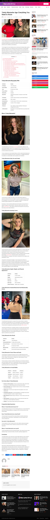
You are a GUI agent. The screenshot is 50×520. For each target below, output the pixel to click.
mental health (8, 254)
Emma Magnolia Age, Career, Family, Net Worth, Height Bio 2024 (44, 509)
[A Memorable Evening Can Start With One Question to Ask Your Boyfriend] (6, 471)
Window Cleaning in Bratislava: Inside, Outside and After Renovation (11, 497)
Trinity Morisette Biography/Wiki (8, 58)
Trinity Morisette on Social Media (9, 68)
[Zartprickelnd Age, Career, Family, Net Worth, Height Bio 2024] (34, 21)
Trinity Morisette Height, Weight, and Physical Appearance (13, 63)
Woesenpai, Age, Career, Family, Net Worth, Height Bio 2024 (44, 497)
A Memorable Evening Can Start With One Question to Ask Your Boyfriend (6, 475)
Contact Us (46, 518)
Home (5, 7)
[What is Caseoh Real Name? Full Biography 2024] (36, 503)
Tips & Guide (34, 46)
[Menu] (2, 7)
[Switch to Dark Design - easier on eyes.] (48, 7)
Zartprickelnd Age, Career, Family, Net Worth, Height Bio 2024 (42, 20)
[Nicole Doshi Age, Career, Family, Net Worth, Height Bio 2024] (34, 16)
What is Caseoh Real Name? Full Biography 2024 (43, 503)
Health (20, 7)
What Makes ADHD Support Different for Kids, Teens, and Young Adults (40, 49)
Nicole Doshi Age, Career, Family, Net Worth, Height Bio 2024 (42, 15)
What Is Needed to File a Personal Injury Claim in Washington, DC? (42, 68)
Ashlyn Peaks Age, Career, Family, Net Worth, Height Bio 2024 (42, 30)
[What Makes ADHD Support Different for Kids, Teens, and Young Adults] (40, 42)
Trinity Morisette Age (6, 39)
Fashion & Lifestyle (15, 7)
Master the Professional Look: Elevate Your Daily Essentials (25, 475)
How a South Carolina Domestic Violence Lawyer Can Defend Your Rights (42, 63)
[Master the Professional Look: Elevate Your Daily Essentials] (25, 471)
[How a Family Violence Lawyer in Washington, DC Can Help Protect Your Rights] (34, 57)
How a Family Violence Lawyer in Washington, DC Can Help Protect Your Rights (42, 57)
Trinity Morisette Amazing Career (9, 62)
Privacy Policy (42, 518)
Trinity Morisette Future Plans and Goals (10, 67)
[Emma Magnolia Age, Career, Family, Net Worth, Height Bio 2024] (36, 509)
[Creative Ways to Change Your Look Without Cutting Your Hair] (15, 471)
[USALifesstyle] (8, 4)
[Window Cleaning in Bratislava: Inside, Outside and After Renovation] (4, 498)
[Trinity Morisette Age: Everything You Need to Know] (16, 28)
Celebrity (8, 7)
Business (31, 7)
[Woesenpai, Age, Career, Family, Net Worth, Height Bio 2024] (36, 498)
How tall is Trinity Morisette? (10, 74)
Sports (39, 7)
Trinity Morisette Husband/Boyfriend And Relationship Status (14, 64)
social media (16, 146)
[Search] (46, 7)
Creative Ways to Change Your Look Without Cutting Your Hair (15, 475)
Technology (27, 7)
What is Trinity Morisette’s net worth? (11, 75)
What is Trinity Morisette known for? (11, 72)
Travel (36, 7)
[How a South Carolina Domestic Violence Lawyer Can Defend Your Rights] (34, 63)
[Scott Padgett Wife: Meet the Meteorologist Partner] (34, 26)
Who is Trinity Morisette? (6, 59)
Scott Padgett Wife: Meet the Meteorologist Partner (41, 25)
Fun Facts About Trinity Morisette (9, 69)
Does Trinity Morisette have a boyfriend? (12, 73)
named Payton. (6, 206)
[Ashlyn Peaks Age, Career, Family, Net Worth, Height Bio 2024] (34, 31)
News (23, 7)
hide (15, 56)
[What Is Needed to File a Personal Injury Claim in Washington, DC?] (34, 68)
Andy (9, 458)
